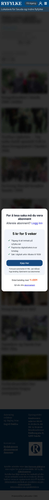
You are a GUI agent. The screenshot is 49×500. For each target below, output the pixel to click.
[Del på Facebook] (20, 42)
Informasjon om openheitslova (24, 487)
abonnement (29, 285)
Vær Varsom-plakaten (34, 466)
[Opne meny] (46, 3)
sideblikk (21, 53)
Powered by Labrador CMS (24, 496)
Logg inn (40, 3)
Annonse (8, 452)
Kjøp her (24, 263)
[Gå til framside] (11, 3)
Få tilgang (31, 3)
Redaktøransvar (31, 470)
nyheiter (8, 53)
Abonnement (11, 449)
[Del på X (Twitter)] (24, 42)
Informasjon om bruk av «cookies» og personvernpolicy (24, 483)
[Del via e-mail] (28, 42)
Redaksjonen (11, 446)
